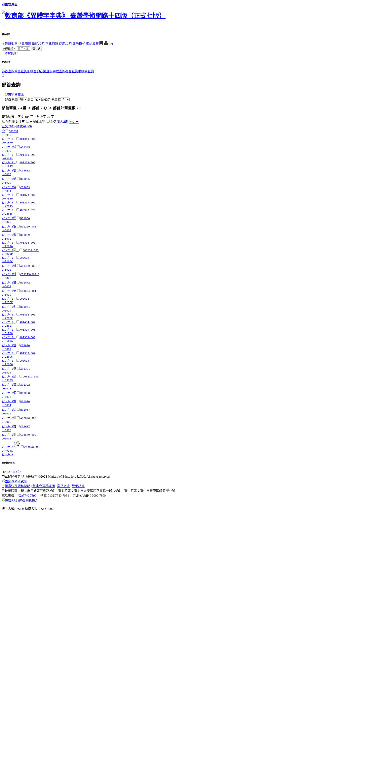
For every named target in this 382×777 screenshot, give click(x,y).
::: (3, 43)
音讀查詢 (46, 71)
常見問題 (24, 43)
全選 (53, 121)
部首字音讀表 (14, 94)
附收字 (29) (24, 126)
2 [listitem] (9, 471)
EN (111, 43)
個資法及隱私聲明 (17, 486)
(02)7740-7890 (27, 495)
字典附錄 (51, 43)
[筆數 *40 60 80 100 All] (74, 121)
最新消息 (11, 43)
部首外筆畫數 (51, 99)
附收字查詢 (86, 71)
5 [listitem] (16, 471)
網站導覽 (92, 43)
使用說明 (65, 43)
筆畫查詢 (20, 71)
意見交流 (63, 486)
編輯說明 (38, 43)
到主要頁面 (10, 4)
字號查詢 (59, 71)
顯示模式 (78, 43)
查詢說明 (11, 53)
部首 (30, 99)
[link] (3, 121)
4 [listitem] (14, 471)
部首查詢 (8, 71)
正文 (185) (9, 126)
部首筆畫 (10, 99)
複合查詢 (71, 71)
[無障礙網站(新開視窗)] (20, 500)
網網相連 (78, 486)
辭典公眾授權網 (43, 486)
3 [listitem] (11, 471)
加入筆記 (63, 121)
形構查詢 (33, 71)
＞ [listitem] (19, 471)
